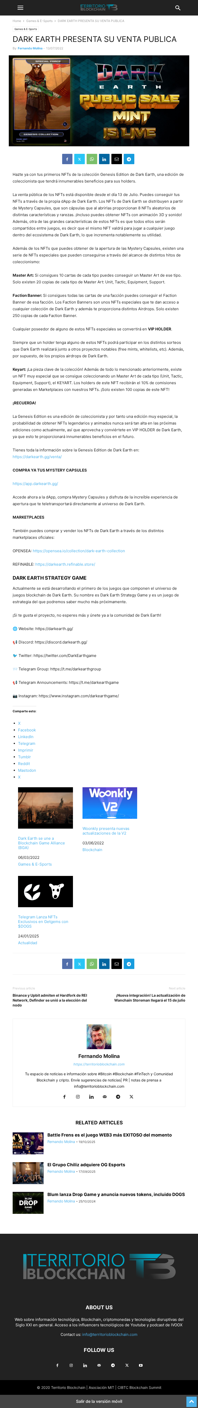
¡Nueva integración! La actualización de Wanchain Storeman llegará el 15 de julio (149, 997)
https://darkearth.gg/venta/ (37, 456)
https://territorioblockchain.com (99, 1064)
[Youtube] (141, 1365)
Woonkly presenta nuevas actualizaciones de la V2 (105, 831)
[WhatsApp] (92, 159)
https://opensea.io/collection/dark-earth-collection (79, 550)
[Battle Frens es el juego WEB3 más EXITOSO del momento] (28, 1144)
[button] (20, 8)
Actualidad (27, 942)
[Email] (116, 159)
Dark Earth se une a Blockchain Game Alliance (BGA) (41, 843)
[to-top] (191, 1399)
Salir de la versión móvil (99, 1401)
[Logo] (99, 1291)
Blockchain (92, 849)
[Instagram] (78, 1097)
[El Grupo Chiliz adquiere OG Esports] (28, 1173)
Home (17, 21)
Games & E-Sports (39, 21)
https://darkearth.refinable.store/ (65, 564)
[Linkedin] (104, 159)
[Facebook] (67, 159)
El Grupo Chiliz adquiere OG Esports (86, 1164)
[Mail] (105, 1097)
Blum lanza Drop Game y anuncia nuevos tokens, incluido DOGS (116, 1194)
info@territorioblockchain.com (109, 1334)
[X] (79, 159)
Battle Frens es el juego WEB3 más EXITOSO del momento (109, 1135)
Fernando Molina (30, 48)
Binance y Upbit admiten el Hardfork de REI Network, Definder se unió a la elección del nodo (50, 1000)
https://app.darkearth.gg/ (35, 483)
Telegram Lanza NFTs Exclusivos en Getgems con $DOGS (43, 921)
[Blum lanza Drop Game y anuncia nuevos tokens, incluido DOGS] (28, 1203)
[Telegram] (129, 159)
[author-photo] (99, 1049)
